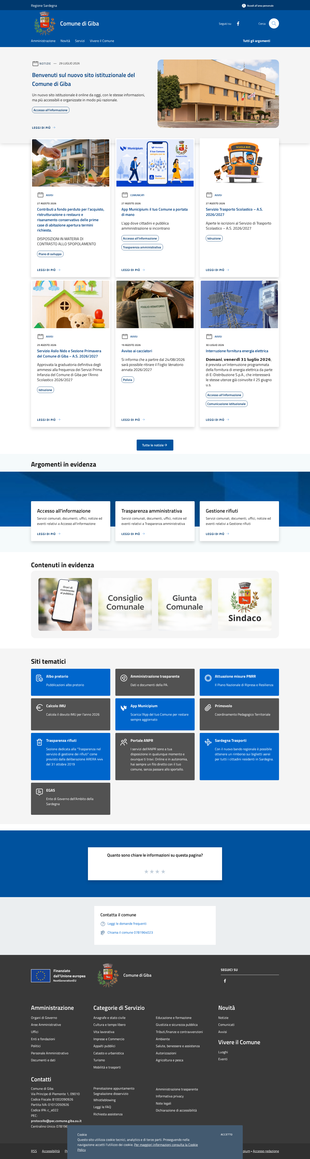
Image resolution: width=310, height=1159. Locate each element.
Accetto (227, 1134)
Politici (36, 1045)
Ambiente (163, 1038)
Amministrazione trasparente (177, 1089)
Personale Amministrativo (49, 1053)
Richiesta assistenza (108, 1114)
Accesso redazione (266, 1151)
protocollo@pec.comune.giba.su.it (56, 1120)
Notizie (45, 63)
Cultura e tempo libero (109, 1024)
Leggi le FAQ (102, 1106)
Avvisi (49, 195)
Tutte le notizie (153, 445)
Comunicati (137, 195)
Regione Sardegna (44, 5)
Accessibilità (51, 1151)
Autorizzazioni (166, 1053)
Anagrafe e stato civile (109, 1017)
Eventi (223, 1059)
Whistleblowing (104, 1099)
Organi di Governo (44, 1017)
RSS (34, 1151)
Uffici (34, 1031)
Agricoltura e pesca (169, 1060)
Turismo (99, 1060)
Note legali (163, 1103)
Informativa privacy (170, 1096)
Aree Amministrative (46, 1024)
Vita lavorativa (103, 1031)
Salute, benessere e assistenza (178, 1045)
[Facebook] (236, 23)
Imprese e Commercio (108, 1038)
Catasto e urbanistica (108, 1053)
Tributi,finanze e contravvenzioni (179, 1031)
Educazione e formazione (173, 1017)
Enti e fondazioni (43, 1038)
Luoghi (223, 1052)
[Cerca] (274, 23)
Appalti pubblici (104, 1045)
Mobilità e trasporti (107, 1067)
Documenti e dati (43, 1060)
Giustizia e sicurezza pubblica (177, 1024)
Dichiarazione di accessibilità (176, 1110)
